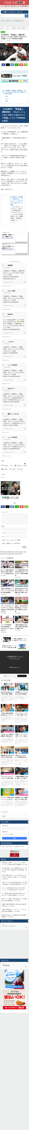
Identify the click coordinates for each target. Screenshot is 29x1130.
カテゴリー (5, 831)
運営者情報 (6, 965)
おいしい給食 (11, 291)
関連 (6, 101)
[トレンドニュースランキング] (14, 851)
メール (3, 533)
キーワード (5, 825)
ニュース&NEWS (12, 365)
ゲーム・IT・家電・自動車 (22, 6)
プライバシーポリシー (9, 926)
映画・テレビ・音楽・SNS (10, 6)
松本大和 (10, 314)
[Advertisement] (14, 944)
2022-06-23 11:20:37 (8, 405)
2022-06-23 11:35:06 (8, 305)
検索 (14, 838)
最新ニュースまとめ (13, 414)
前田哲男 (10, 265)
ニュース (2, 6)
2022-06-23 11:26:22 (8, 333)
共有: (6, 96)
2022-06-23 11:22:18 (8, 380)
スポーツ (3, 32)
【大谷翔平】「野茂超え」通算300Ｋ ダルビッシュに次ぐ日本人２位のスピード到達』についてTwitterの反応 (14, 92)
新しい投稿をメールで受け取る (11, 543)
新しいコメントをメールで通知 (11, 540)
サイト (3, 537)
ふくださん (11, 341)
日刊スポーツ (11, 388)
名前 (3, 526)
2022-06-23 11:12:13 (8, 428)
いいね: (7, 98)
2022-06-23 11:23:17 (8, 356)
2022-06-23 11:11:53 (8, 452)
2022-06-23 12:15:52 (8, 282)
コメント (5, 512)
